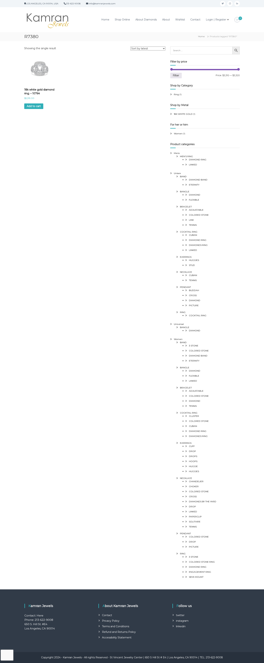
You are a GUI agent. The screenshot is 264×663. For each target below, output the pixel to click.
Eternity (194, 184)
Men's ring (186, 156)
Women (178, 133)
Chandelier (196, 481)
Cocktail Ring (188, 231)
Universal (179, 324)
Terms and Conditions (115, 626)
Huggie (193, 466)
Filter (176, 75)
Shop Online (122, 19)
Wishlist (180, 19)
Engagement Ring (200, 572)
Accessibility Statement (116, 637)
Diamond (194, 194)
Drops (193, 456)
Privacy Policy (110, 620)
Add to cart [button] (34, 106)
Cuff (192, 446)
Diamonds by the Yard (202, 501)
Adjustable (196, 209)
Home (105, 19)
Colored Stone (199, 215)
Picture (194, 305)
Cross (193, 295)
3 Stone (193, 345)
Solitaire (194, 521)
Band (183, 176)
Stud (192, 265)
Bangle (184, 191)
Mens (177, 153)
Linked (193, 164)
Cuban (193, 235)
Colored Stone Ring (202, 561)
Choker (194, 486)
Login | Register (216, 19)
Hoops (193, 461)
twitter (180, 615)
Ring (176, 94)
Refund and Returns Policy (119, 632)
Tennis (193, 225)
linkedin (181, 626)
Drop (192, 451)
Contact (195, 19)
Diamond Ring (197, 159)
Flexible (194, 199)
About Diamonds (146, 19)
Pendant (185, 287)
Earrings (185, 257)
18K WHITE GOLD (183, 114)
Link (191, 220)
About (166, 19)
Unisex (177, 173)
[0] (237, 20)
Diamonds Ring (198, 245)
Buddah (194, 290)
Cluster (194, 416)
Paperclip (195, 516)
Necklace (186, 272)
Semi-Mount (196, 577)
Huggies (194, 260)
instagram (182, 620)
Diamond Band (198, 179)
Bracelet (186, 206)
